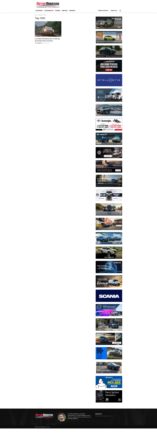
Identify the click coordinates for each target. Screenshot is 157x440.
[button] (120, 11)
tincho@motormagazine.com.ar (103, 416)
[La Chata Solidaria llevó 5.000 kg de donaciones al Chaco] (48, 29)
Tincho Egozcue (38, 43)
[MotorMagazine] (48, 5)
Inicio (36, 15)
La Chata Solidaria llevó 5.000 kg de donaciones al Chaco (47, 40)
